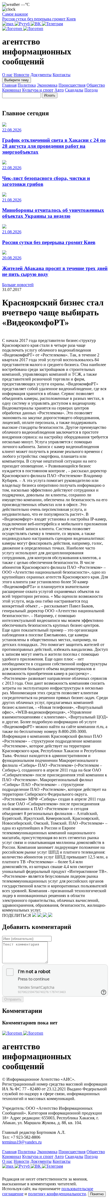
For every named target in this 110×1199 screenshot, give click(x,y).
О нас (7, 74)
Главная (9, 85)
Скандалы (74, 90)
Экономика (47, 85)
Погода (91, 90)
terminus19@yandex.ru (22, 1142)
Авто (59, 90)
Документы (41, 74)
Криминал (11, 90)
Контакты (61, 74)
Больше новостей (18, 284)
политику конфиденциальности (57, 1193)
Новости (21, 74)
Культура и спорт (37, 90)
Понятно (97, 1194)
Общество (96, 85)
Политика (27, 85)
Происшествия (71, 85)
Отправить (12, 999)
